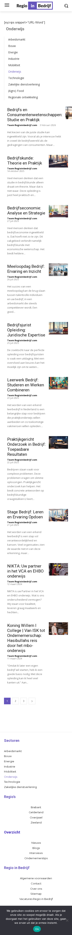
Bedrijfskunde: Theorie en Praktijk (24, 160)
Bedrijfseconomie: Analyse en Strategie (26, 210)
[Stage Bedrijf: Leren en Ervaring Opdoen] (58, 515)
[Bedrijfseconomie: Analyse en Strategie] (58, 211)
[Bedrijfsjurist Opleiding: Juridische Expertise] (58, 328)
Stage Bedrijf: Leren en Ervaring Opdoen (25, 514)
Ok (37, 929)
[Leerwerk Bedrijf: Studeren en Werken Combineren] (58, 383)
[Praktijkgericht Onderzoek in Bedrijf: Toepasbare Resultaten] (58, 442)
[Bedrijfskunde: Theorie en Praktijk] (58, 161)
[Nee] (67, 920)
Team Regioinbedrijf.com (22, 125)
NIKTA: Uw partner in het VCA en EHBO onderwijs (25, 571)
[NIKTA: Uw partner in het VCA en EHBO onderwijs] (58, 569)
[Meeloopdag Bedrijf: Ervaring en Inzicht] (58, 269)
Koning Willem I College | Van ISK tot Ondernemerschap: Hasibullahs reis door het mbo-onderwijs (26, 638)
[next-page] (32, 701)
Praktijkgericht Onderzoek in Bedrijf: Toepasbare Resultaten (26, 447)
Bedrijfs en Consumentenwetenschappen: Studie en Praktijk (34, 114)
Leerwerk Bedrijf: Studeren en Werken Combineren (25, 385)
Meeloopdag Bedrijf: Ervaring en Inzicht (26, 269)
